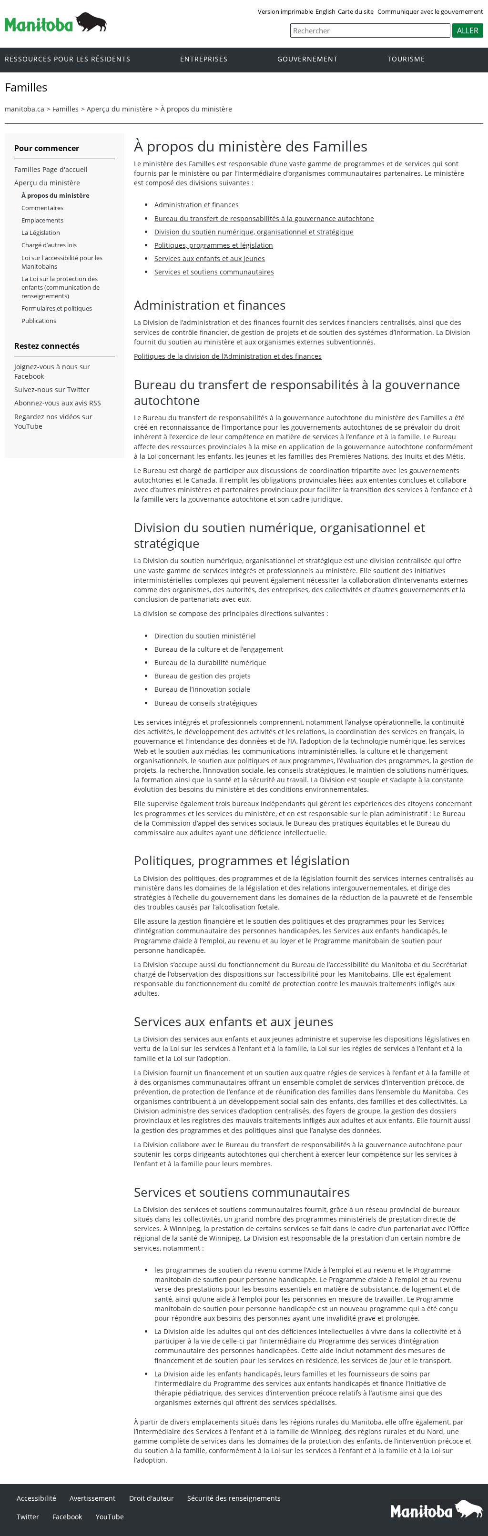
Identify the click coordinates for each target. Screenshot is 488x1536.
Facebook (67, 1516)
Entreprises (204, 59)
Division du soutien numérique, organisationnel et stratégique (254, 231)
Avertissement (92, 1498)
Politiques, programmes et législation (213, 245)
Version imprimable (285, 11)
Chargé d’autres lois (49, 245)
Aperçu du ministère (119, 108)
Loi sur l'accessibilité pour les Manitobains (61, 262)
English (325, 11)
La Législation (40, 232)
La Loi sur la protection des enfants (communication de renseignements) (60, 287)
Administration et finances (196, 204)
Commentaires (42, 207)
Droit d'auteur (151, 1498)
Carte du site (356, 11)
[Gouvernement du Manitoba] (56, 28)
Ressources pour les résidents (68, 59)
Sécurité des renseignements (234, 1498)
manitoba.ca (24, 108)
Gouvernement (307, 59)
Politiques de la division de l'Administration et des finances (228, 356)
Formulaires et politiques (56, 308)
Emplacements (42, 220)
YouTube (110, 1516)
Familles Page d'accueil (51, 169)
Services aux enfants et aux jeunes (209, 258)
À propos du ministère (196, 108)
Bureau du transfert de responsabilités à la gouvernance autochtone (264, 218)
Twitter (28, 1516)
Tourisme (406, 59)
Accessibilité (36, 1498)
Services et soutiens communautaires (214, 271)
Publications (38, 320)
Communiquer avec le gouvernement (430, 11)
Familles (65, 108)
